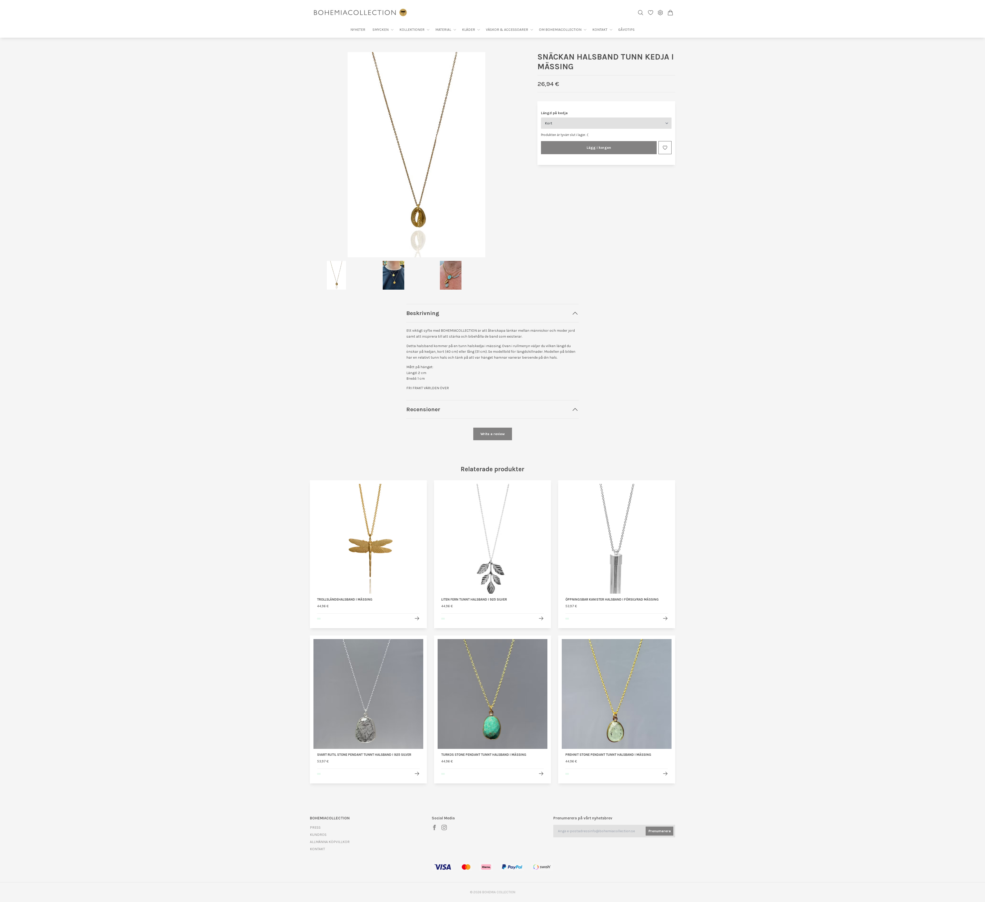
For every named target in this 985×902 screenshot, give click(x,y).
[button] (515, 156)
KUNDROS (318, 834)
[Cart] (670, 12)
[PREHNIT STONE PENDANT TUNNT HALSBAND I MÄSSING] (665, 773)
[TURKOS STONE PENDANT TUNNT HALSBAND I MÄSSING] (541, 773)
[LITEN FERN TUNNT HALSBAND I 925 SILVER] (541, 618)
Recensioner (423, 409)
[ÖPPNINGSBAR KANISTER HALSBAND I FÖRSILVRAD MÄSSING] (665, 618)
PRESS (315, 827)
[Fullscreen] (416, 154)
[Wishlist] (651, 12)
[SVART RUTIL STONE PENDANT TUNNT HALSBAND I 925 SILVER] (417, 773)
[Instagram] (444, 827)
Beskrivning (422, 313)
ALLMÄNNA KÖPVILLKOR (330, 842)
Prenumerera (659, 831)
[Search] (641, 12)
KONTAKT (317, 849)
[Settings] (660, 12)
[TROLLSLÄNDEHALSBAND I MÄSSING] (417, 618)
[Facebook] (434, 827)
